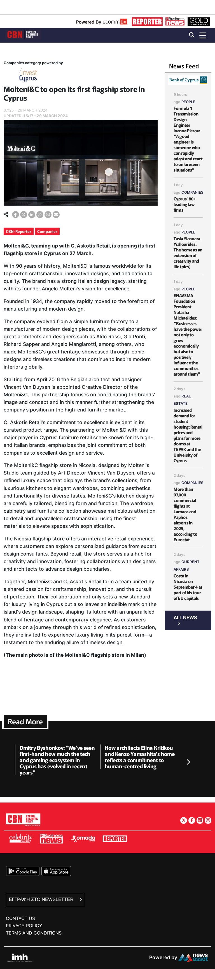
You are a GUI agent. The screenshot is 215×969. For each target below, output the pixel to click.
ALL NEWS (185, 617)
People (188, 102)
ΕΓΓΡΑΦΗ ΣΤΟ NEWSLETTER (42, 899)
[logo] (23, 35)
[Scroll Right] (188, 762)
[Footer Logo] (23, 819)
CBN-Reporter (18, 231)
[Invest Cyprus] (28, 76)
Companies (47, 231)
